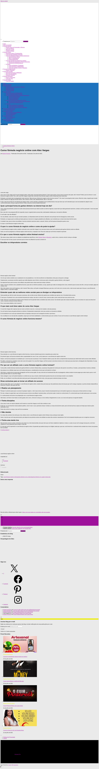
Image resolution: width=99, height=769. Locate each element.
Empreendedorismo (13, 59)
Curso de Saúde (10, 81)
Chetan (9, 764)
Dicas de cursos (7, 52)
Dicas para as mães (8, 71)
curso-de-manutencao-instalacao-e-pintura (16, 60)
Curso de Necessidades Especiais (14, 54)
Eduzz (44, 237)
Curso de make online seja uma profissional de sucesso (26, 609)
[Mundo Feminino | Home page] (18, 36)
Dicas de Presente (10, 75)
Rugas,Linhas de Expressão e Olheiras (15, 47)
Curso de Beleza (10, 48)
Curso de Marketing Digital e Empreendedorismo (17, 55)
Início (4, 43)
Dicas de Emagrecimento (9, 69)
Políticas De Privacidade (9, 737)
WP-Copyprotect (15, 764)
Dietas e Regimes (10, 70)
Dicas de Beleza (7, 46)
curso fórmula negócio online (10, 477)
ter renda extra (47, 477)
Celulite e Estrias (10, 51)
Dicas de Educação (8, 76)
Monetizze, (49, 237)
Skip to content (4, 1)
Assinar (2, 629)
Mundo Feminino (6, 153)
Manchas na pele (10, 49)
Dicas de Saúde (7, 79)
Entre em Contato (7, 45)
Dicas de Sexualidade (11, 73)
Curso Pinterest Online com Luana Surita (23, 612)
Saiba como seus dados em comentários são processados (36, 512)
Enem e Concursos (10, 77)
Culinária (8, 64)
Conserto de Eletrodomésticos (16, 63)
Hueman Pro (18, 754)
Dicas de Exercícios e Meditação (14, 72)
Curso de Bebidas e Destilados (16, 65)
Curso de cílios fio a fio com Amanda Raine (13, 730)
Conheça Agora (5, 430)
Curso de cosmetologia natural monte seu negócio (15, 656)
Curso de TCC (9, 78)
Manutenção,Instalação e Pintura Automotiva (19, 61)
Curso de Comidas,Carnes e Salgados (18, 67)
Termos (5, 738)
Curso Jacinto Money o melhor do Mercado (13, 681)
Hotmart (40, 237)
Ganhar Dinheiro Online (14, 57)
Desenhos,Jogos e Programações (14, 53)
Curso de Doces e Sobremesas (16, 66)
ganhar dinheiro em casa (38, 477)
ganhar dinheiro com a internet (24, 477)
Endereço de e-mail (5, 626)
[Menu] (1, 39)
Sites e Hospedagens (14, 58)
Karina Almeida (7, 610)
